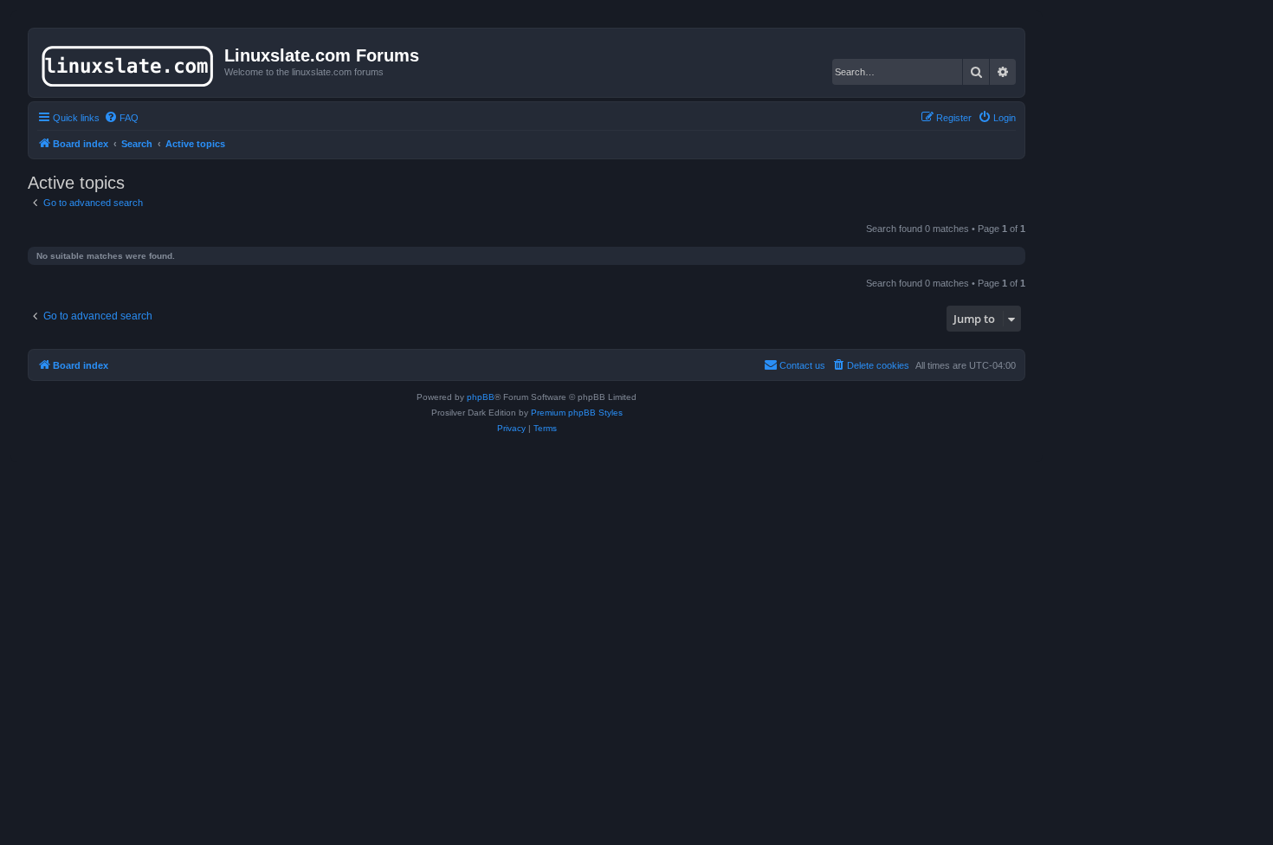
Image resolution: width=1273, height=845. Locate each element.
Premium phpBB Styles (577, 412)
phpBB (480, 397)
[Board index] (128, 62)
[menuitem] (121, 117)
